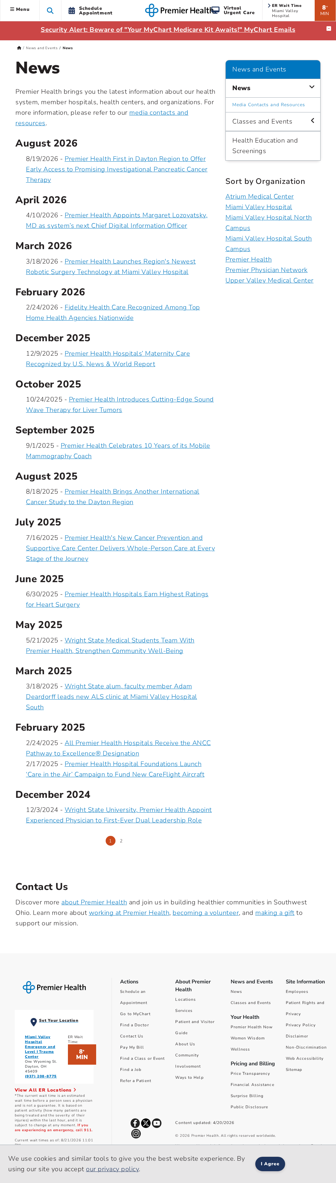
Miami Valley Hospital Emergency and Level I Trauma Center (40, 1047)
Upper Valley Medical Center (269, 280)
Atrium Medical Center (259, 196)
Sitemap (294, 1069)
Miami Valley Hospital (258, 207)
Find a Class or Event (142, 1058)
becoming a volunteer (206, 912)
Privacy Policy (301, 1025)
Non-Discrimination (306, 1047)
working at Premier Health (129, 912)
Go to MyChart (135, 1013)
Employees (297, 991)
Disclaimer (297, 1036)
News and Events (42, 48)
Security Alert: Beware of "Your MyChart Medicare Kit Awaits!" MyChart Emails (168, 29)
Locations (185, 999)
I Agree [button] (270, 1164)
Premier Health (248, 259)
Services (184, 1010)
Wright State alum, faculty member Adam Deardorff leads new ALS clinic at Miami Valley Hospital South (111, 697)
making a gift (275, 912)
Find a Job (130, 1069)
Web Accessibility (305, 1058)
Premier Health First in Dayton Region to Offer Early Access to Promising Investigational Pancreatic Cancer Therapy (117, 169)
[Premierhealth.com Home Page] (19, 48)
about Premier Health (94, 902)
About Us (185, 1044)
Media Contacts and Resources (268, 105)
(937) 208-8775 (41, 1076)
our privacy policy (112, 1169)
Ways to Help (189, 1077)
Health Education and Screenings (265, 145)
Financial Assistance (252, 1084)
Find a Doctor (134, 1025)
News (241, 88)
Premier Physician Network (266, 270)
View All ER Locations (44, 1090)
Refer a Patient (135, 1080)
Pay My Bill (132, 1047)
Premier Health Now (252, 1027)
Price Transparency (250, 1073)
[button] (50, 10)
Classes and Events (262, 121)
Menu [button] (22, 9)
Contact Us (131, 1036)
